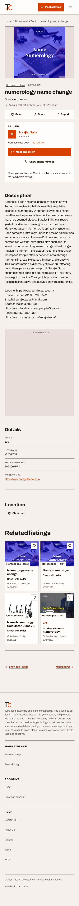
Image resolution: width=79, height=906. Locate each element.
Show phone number (41, 161)
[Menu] (70, 7)
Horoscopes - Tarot (15, 85)
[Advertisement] (39, 374)
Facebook (10, 886)
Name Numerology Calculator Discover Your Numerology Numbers (21, 628)
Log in (8, 787)
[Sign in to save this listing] (34, 545)
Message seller (25, 152)
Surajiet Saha (28, 132)
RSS (26, 886)
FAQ (7, 859)
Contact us (10, 820)
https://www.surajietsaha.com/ (22, 479)
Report (65, 114)
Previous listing (18, 666)
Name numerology (56, 570)
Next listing (63, 666)
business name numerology (53, 630)
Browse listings (13, 754)
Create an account (15, 797)
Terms (8, 849)
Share (41, 114)
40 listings (38, 142)
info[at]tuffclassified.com (50, 879)
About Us (10, 830)
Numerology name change (20, 572)
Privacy (9, 839)
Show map (18, 513)
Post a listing (12, 764)
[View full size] (39, 52)
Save (18, 114)
